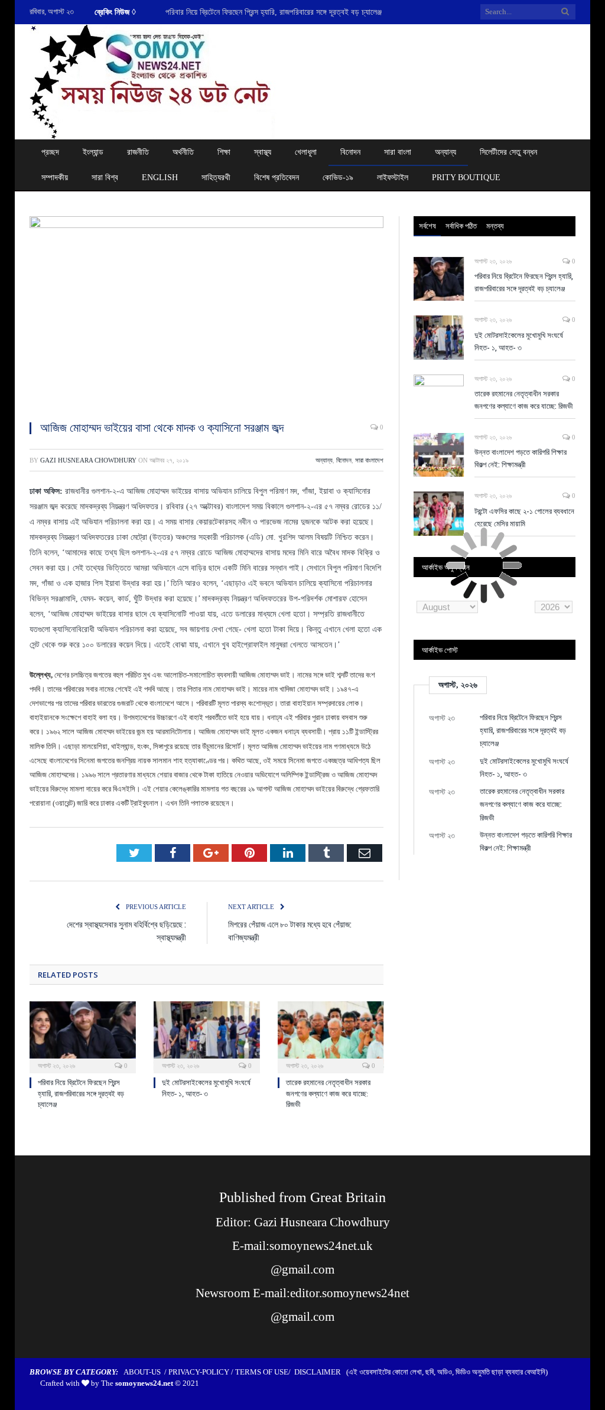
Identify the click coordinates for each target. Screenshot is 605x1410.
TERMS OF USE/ (264, 1371)
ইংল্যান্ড (93, 152)
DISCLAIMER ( (321, 1371)
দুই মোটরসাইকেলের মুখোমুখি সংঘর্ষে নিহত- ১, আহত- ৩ (239, 12)
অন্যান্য (445, 152)
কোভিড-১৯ (338, 177)
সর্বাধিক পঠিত (461, 225)
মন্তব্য (495, 225)
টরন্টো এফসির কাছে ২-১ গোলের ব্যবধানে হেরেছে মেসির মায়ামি (524, 517)
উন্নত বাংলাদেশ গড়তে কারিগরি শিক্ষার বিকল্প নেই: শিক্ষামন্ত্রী (520, 458)
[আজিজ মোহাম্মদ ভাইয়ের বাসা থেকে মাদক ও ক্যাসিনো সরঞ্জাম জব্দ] (206, 313)
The (137, 1383)
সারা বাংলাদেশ (369, 460)
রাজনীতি (138, 152)
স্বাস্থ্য (262, 152)
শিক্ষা (223, 152)
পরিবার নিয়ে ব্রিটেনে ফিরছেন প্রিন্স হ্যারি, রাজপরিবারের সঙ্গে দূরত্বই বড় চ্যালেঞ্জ (81, 1093)
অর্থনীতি (183, 152)
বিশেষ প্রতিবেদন (276, 177)
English (160, 177)
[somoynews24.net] (153, 79)
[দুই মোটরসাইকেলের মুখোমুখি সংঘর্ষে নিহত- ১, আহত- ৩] (207, 1036)
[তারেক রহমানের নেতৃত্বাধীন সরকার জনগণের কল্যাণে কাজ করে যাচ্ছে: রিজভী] (331, 1036)
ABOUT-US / (145, 1371)
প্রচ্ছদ (50, 152)
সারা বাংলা (397, 152)
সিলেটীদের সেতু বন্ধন (508, 152)
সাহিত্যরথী (215, 177)
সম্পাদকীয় (54, 177)
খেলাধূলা (306, 152)
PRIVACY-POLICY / (201, 1371)
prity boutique (466, 177)
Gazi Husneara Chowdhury (88, 460)
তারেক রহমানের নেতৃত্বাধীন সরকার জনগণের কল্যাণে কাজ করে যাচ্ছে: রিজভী (328, 1093)
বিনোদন (350, 152)
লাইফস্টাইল (392, 177)
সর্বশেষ (427, 225)
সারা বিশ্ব (105, 177)
